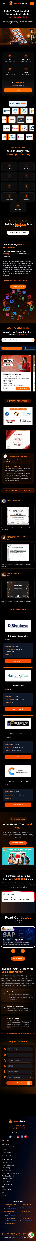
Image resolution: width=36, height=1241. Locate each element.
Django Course (7, 1162)
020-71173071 (12, 1208)
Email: (18, 1128)
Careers (4, 1149)
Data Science (6, 1181)
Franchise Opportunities (10, 1147)
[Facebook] (10, 1136)
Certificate (5, 1144)
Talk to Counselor (18, 286)
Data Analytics (7, 1184)
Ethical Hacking (7, 1190)
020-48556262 (28, 1220)
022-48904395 (12, 1226)
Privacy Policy (13, 1234)
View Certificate (18, 523)
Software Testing (7, 1179)
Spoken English (7, 1170)
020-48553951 (28, 1207)
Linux (4, 1195)
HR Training (6, 1168)
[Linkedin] (22, 1136)
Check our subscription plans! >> (21, 899)
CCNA (4, 1187)
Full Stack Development (10, 1176)
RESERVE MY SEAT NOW (18, 233)
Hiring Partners (7, 1152)
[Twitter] (14, 1136)
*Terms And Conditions (5, 1234)
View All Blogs (18, 958)
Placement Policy (25, 1234)
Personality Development (10, 1173)
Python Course (7, 1159)
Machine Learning (8, 1165)
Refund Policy (18, 1234)
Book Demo (18, 90)
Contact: (18, 1126)
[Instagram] (18, 1136)
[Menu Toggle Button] (4, 3)
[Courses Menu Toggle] (32, 3)
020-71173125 (12, 1215)
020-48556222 (12, 1220)
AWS (3, 1192)
